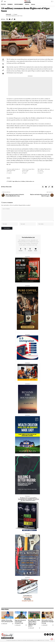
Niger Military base (16, 181)
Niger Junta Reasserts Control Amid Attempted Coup (20, 622)
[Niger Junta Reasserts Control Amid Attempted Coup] (21, 615)
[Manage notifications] (52, 639)
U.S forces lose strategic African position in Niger (28, 169)
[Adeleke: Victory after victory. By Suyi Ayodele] (7, 615)
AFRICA (3, 618)
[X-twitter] (48, 634)
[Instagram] (30, 249)
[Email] (9, 19)
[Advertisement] (30, 86)
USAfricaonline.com (30, 181)
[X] (25, 249)
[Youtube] (35, 249)
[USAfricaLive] (27, 1)
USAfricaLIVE (8, 14)
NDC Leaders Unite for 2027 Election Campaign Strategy (48, 622)
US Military (23, 181)
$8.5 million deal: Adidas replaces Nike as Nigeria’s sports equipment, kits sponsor (34, 623)
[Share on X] (7, 19)
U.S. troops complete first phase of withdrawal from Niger (13, 169)
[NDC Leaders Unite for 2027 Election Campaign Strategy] (48, 615)
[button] (2, 1)
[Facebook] (20, 249)
